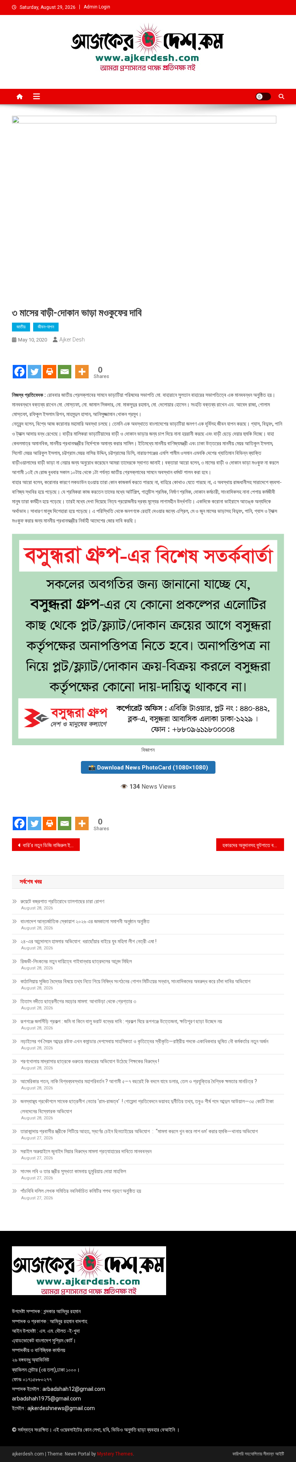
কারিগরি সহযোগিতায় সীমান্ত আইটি (258, 1454)
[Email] (64, 364)
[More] (82, 364)
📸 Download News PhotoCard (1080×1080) (148, 767)
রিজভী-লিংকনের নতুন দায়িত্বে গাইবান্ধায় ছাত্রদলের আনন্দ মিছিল (76, 961)
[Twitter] (34, 364)
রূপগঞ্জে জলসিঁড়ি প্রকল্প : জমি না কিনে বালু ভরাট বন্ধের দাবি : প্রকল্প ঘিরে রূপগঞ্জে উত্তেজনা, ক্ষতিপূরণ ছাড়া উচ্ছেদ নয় (121, 1021)
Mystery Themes (115, 1454)
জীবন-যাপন (46, 327)
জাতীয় (21, 327)
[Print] (49, 364)
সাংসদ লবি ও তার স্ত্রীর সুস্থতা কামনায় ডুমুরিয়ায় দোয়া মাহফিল (73, 1171)
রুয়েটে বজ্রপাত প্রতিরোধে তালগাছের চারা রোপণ (62, 901)
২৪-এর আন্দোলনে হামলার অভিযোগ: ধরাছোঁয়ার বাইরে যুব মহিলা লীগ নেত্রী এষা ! (88, 941)
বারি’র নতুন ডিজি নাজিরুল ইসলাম (51, 845)
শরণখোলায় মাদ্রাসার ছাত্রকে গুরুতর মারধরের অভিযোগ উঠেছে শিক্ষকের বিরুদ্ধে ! (89, 1061)
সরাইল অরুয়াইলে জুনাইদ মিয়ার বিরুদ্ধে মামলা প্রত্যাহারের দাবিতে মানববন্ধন (85, 1151)
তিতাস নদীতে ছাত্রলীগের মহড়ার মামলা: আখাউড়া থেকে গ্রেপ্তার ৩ (78, 1001)
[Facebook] (19, 364)
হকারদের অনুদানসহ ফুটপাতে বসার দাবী (253, 845)
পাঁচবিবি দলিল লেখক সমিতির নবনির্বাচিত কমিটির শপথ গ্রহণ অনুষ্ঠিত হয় (80, 1191)
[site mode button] (263, 96)
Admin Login (97, 7)
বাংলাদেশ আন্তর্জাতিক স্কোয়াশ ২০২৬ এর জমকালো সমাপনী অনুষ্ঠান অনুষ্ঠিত (85, 921)
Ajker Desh (72, 339)
